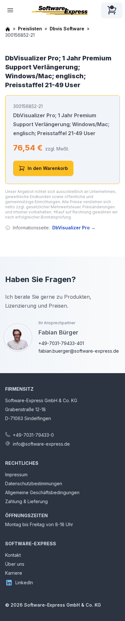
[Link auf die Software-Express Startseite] (59, 10)
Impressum (16, 474)
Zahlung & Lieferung (26, 501)
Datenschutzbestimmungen (33, 483)
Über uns (14, 564)
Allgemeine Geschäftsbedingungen (42, 492)
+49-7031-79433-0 (33, 435)
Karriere (13, 573)
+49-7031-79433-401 (61, 343)
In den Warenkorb (48, 168)
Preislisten (30, 28)
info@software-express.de (41, 444)
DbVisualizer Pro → (74, 227)
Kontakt (13, 555)
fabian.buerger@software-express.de (78, 351)
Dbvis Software (67, 28)
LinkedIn (24, 582)
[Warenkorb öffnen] (111, 10)
